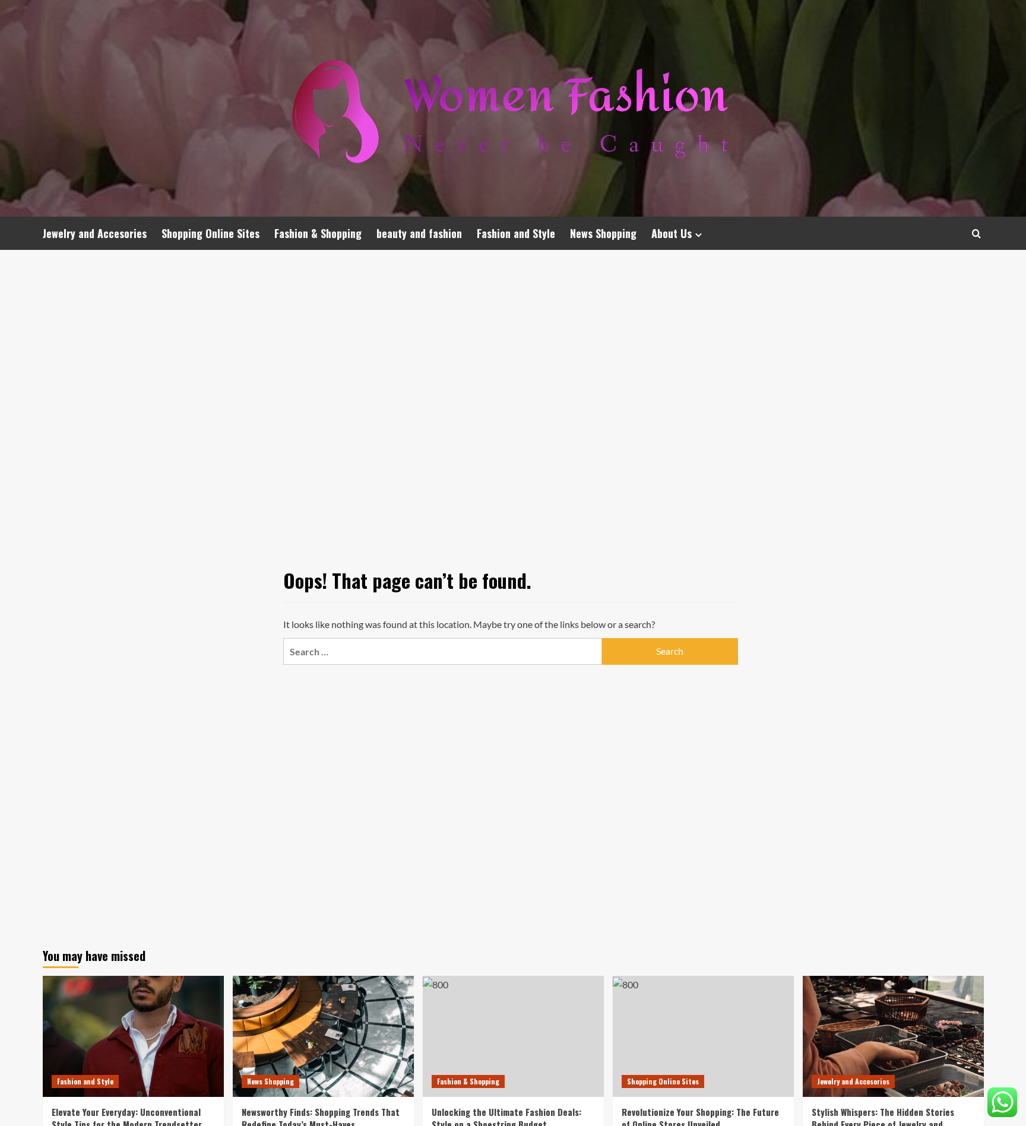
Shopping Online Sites (210, 233)
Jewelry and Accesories (95, 233)
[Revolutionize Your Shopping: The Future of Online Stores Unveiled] (703, 1036)
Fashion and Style (516, 233)
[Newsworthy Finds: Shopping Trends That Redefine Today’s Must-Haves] (323, 1036)
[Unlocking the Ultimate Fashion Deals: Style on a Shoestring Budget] (513, 1036)
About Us (671, 233)
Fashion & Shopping (318, 233)
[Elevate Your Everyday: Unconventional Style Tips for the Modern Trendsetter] (133, 1036)
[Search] (976, 233)
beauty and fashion (419, 233)
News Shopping (603, 233)
